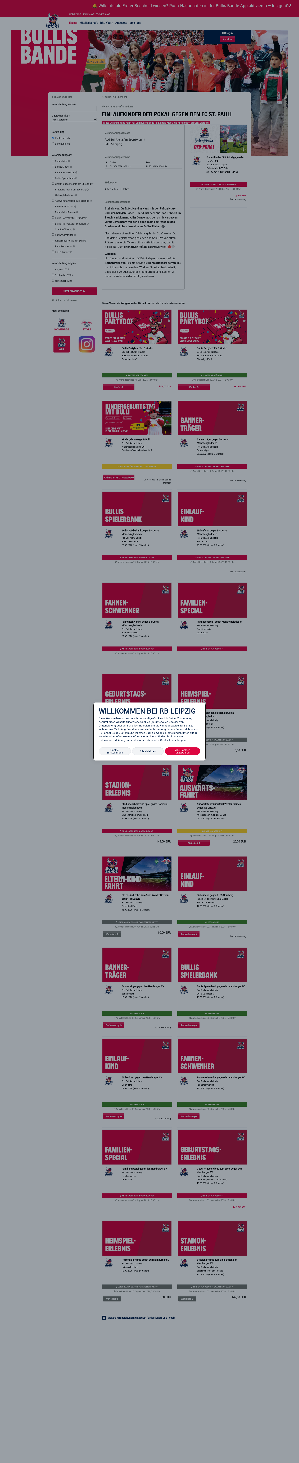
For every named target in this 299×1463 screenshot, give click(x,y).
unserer (178, 736)
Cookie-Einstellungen (115, 751)
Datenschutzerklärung (112, 740)
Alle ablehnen (148, 751)
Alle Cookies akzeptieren (182, 751)
